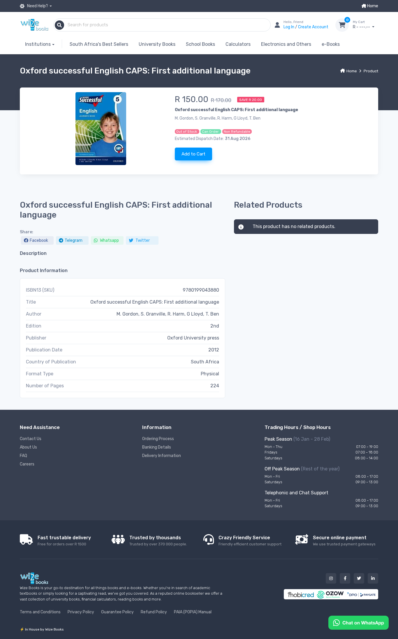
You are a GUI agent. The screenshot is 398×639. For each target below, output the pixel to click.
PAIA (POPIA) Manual (193, 612)
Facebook (39, 240)
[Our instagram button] (331, 578)
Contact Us (30, 438)
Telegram (73, 240)
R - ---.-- (362, 25)
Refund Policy (154, 612)
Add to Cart (193, 154)
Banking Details (156, 447)
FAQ (23, 455)
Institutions (38, 44)
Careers (27, 464)
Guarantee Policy (117, 612)
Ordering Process (158, 438)
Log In (289, 26)
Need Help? (37, 5)
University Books (157, 44)
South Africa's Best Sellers (99, 44)
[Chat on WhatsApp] (358, 622)
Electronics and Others (286, 44)
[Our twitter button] (359, 578)
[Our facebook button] (345, 578)
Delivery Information (161, 455)
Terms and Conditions (40, 612)
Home (372, 5)
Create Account (313, 26)
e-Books (331, 44)
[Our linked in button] (373, 578)
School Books (200, 44)
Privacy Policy (81, 612)
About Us (28, 447)
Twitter (142, 240)
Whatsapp (109, 240)
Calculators (238, 44)
